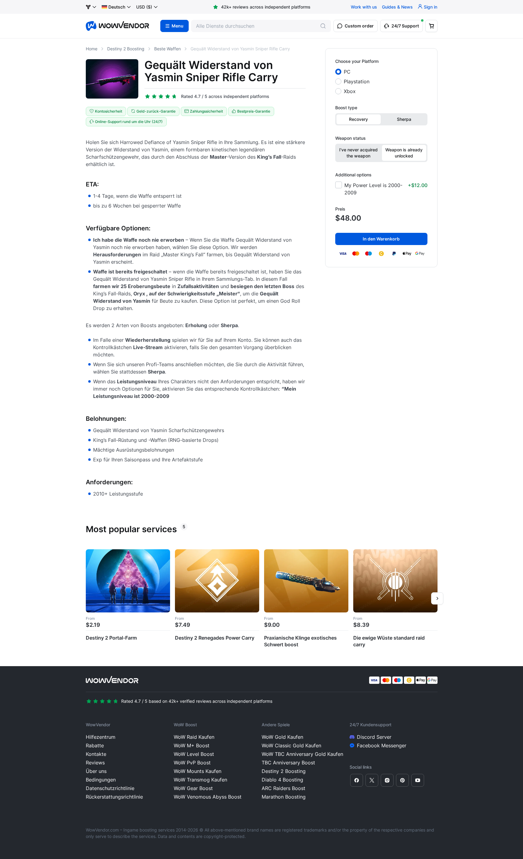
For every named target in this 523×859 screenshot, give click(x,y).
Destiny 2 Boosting (125, 48)
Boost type (346, 107)
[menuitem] (113, 7)
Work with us (364, 6)
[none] (116, 7)
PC (347, 72)
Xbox (350, 91)
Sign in (430, 6)
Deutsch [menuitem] (116, 6)
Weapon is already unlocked (404, 152)
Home (91, 48)
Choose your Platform (357, 61)
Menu (177, 25)
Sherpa (404, 119)
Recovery (358, 119)
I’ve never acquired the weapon (358, 152)
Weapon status (350, 138)
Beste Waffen (167, 48)
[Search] (323, 26)
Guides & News (397, 6)
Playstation (356, 81)
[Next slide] (437, 598)
